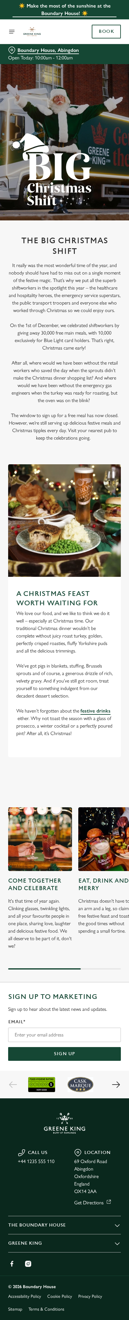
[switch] (113, 669)
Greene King (25, 1243)
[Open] (12, 31)
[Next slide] (116, 1085)
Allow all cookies (64, 752)
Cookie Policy (59, 1296)
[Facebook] (12, 1263)
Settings (100, 732)
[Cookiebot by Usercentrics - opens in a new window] (94, 541)
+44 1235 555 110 (36, 1161)
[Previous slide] (13, 1085)
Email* (16, 1022)
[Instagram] (28, 1263)
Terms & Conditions (46, 1309)
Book (106, 31)
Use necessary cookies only (64, 773)
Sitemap (15, 1309)
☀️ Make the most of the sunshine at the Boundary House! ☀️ (65, 9)
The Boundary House (37, 1225)
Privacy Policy (90, 1296)
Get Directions (89, 1203)
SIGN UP (64, 1053)
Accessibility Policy (24, 1296)
